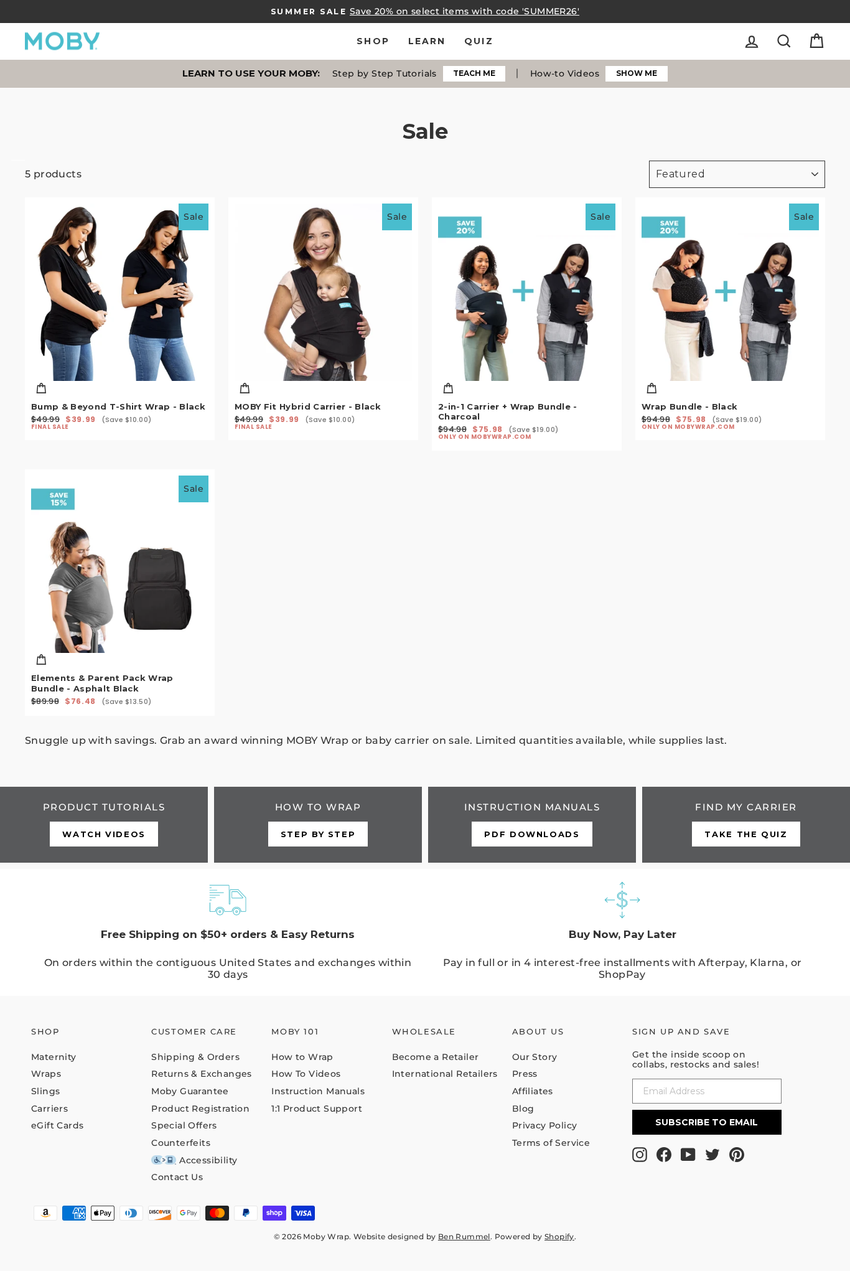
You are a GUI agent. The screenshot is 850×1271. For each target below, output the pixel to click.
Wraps (46, 1074)
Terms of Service (551, 1143)
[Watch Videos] (104, 825)
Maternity (54, 1057)
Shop (373, 41)
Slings (45, 1091)
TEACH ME (474, 73)
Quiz (478, 41)
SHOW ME (636, 73)
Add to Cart (119, 388)
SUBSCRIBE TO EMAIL (706, 1122)
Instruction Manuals (318, 1091)
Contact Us (177, 1177)
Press (525, 1074)
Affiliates (532, 1091)
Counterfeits (180, 1143)
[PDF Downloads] (532, 825)
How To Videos (305, 1074)
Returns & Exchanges (201, 1074)
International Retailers (445, 1074)
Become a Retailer (435, 1057)
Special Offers (184, 1125)
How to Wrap (302, 1057)
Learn (427, 41)
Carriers (49, 1109)
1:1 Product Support (316, 1109)
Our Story (535, 1057)
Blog (523, 1109)
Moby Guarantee (190, 1091)
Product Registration (200, 1109)
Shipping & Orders (195, 1057)
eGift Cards (57, 1125)
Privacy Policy (544, 1125)
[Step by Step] (318, 825)
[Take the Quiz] (746, 825)
